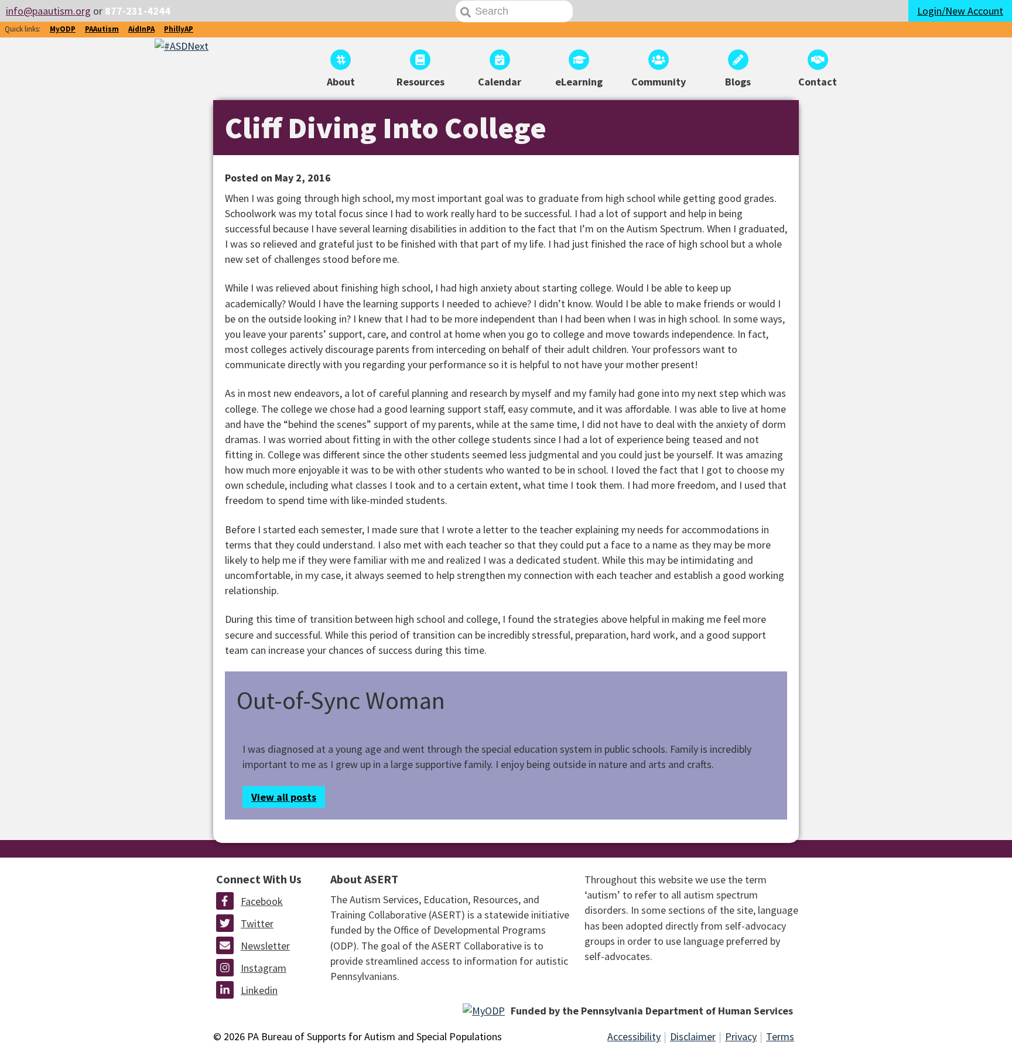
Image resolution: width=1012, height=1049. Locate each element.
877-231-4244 (137, 11)
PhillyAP (178, 29)
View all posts (283, 797)
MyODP (63, 29)
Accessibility (634, 1036)
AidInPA (141, 29)
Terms (780, 1036)
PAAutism (102, 29)
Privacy (741, 1036)
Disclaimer (693, 1036)
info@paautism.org (48, 11)
